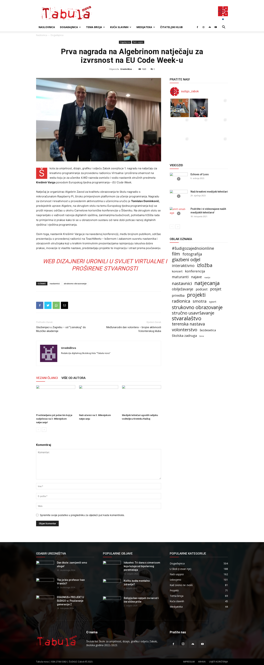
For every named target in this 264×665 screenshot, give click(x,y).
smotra (200, 301)
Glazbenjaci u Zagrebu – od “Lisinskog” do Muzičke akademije (61, 329)
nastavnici (55, 283)
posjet (215, 289)
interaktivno (183, 265)
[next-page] (44, 429)
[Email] (64, 305)
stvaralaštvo (186, 318)
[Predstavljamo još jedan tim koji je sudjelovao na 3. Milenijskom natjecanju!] (55, 398)
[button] (223, 27)
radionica (181, 301)
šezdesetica (208, 330)
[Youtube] (215, 27)
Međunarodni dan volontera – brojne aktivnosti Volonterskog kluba (133, 329)
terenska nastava (188, 324)
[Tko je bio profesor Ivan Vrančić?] (45, 584)
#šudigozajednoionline (193, 248)
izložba (204, 265)
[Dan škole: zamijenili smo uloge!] (45, 567)
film (176, 254)
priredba (178, 295)
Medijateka (144, 27)
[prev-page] (38, 429)
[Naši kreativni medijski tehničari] (179, 196)
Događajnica (69, 27)
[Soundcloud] (209, 27)
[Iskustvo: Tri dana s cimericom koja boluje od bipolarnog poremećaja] (112, 567)
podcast (202, 289)
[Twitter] (48, 305)
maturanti (180, 277)
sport (212, 301)
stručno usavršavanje (193, 313)
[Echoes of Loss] (179, 179)
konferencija (195, 271)
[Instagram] (203, 27)
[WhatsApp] (56, 305)
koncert (177, 271)
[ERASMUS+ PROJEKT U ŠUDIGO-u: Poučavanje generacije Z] (45, 601)
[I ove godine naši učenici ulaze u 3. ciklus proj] (199, 146)
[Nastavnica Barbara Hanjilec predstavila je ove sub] (218, 146)
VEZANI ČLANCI (47, 378)
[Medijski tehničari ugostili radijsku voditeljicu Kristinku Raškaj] (141, 398)
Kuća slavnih (119, 27)
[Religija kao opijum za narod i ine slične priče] (112, 602)
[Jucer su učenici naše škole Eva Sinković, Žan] (218, 127)
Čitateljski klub (171, 27)
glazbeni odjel (186, 259)
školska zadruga (184, 336)
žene (201, 336)
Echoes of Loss (200, 174)
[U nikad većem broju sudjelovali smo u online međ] (179, 127)
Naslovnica (47, 27)
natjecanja (207, 283)
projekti (196, 295)
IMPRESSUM (189, 661)
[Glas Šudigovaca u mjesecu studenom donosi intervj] (199, 108)
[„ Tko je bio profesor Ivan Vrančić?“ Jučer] (218, 108)
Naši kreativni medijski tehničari (209, 191)
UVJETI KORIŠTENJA (218, 661)
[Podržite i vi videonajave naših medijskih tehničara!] (179, 213)
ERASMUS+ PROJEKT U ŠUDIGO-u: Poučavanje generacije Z (70, 601)
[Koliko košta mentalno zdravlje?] (112, 585)
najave (196, 277)
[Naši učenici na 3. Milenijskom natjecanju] (98, 398)
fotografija (192, 254)
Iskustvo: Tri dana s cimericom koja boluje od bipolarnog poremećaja (142, 566)
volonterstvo (184, 329)
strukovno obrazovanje (75, 283)
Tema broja (94, 27)
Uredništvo (126, 69)
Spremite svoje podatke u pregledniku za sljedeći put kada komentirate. (82, 515)
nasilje (207, 277)
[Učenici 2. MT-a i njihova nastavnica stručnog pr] (179, 146)
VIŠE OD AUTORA (73, 378)
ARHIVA (202, 661)
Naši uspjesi (138, 42)
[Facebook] (197, 27)
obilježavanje (182, 289)
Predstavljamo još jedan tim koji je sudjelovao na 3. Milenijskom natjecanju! (54, 419)
